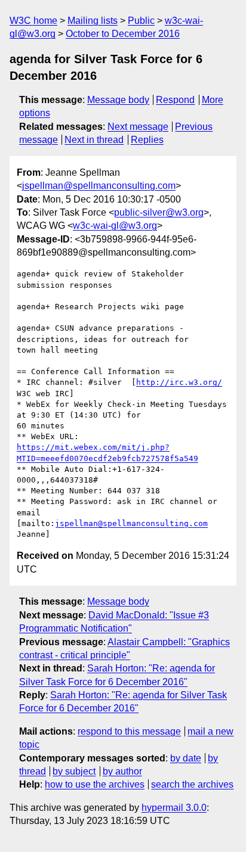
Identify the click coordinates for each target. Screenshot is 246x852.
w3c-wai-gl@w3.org (115, 225)
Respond (175, 100)
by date (185, 758)
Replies (147, 140)
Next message (137, 127)
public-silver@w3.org (159, 212)
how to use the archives (94, 784)
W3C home (33, 20)
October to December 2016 (123, 34)
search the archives (192, 784)
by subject (74, 771)
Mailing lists (92, 20)
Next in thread (94, 140)
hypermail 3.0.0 (174, 808)
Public (141, 20)
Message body (118, 100)
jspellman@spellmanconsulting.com (99, 186)
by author (122, 771)
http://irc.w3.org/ (179, 382)
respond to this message (129, 731)
